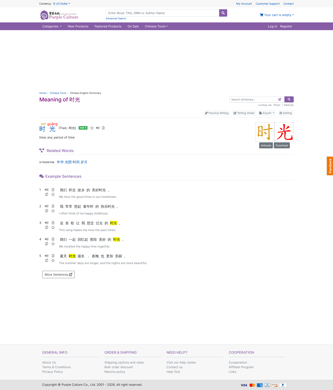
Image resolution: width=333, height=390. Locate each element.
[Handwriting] (280, 99)
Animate (266, 145)
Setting (287, 113)
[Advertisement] (166, 59)
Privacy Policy (52, 372)
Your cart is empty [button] (277, 15)
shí (43, 124)
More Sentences (57, 274)
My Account (244, 3)
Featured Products (108, 26)
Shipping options (116, 362)
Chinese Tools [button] (155, 26)
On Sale (133, 26)
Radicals (289, 105)
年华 (60, 162)
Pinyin (276, 105)
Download (282, 145)
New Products (78, 26)
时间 (76, 162)
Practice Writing (218, 113)
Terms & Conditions (56, 367)
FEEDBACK (329, 166)
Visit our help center (181, 362)
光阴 (68, 162)
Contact (288, 3)
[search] (223, 13)
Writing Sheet (245, 113)
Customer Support (268, 3)
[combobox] (162, 13)
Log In (272, 26)
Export (267, 113)
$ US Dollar (60, 3)
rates (140, 362)
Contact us (174, 367)
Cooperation (238, 362)
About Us (49, 362)
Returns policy (114, 372)
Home (42, 93)
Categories (50, 26)
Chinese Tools (58, 93)
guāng (52, 124)
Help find (173, 372)
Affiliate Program (241, 367)
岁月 (84, 162)
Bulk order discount (118, 367)
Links (232, 372)
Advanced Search (116, 18)
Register (286, 26)
